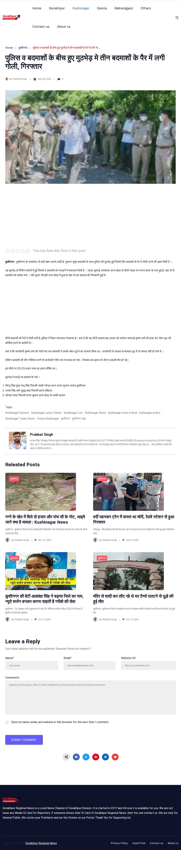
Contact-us (40, 26)
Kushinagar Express (17, 412)
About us (63, 26)
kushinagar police (149, 412)
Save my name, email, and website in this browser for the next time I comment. (60, 722)
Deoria (102, 8)
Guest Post (138, 843)
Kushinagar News (95, 412)
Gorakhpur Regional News (41, 843)
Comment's (12, 677)
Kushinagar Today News (20, 418)
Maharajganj (124, 8)
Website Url (128, 658)
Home (36, 8)
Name (9, 658)
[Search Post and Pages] (177, 17)
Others (146, 8)
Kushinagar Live (73, 412)
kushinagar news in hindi (122, 412)
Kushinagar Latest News (46, 412)
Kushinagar (81, 8)
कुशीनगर (23, 47)
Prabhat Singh (20, 79)
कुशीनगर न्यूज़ (79, 418)
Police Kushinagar (48, 418)
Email (67, 658)
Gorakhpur (57, 8)
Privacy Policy (119, 843)
